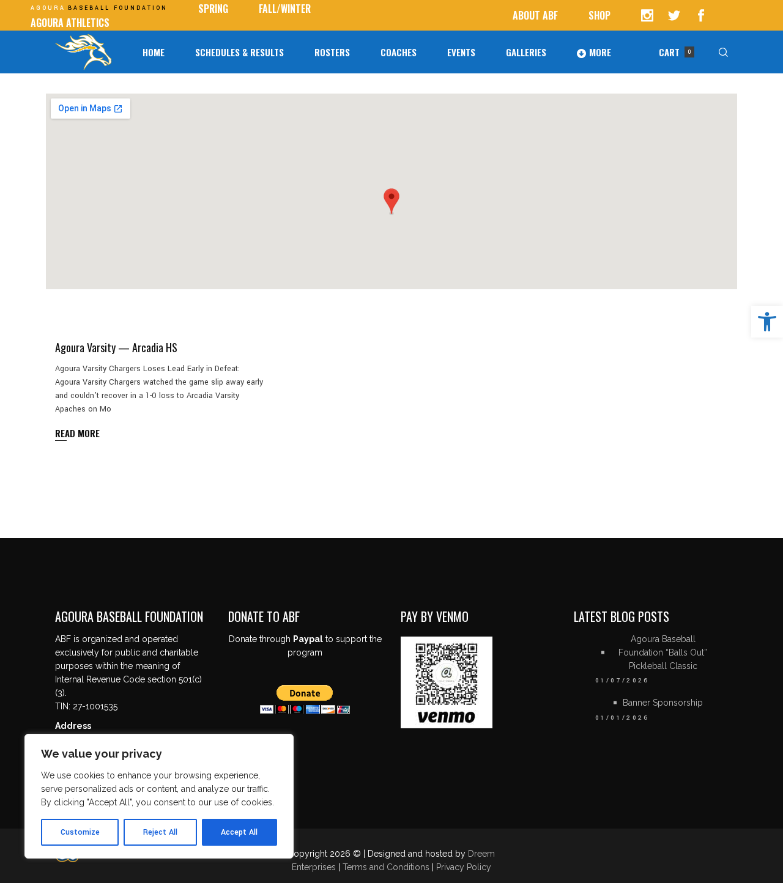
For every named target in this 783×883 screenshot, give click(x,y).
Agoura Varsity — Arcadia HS (116, 347)
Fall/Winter (285, 8)
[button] (767, 322)
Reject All (160, 832)
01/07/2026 (622, 680)
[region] (159, 796)
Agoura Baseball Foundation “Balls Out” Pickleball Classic (662, 652)
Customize (80, 832)
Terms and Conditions (387, 867)
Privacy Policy (463, 867)
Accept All (239, 832)
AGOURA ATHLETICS (70, 22)
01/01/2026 (622, 718)
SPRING (213, 8)
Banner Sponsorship (663, 703)
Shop (599, 15)
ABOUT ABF (535, 15)
